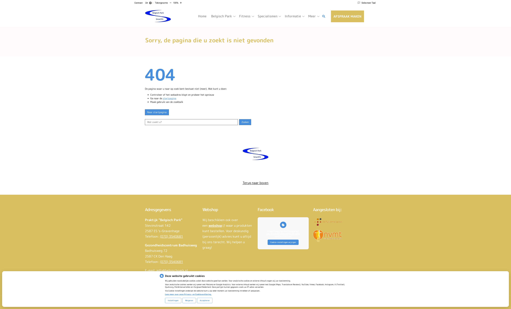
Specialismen (267, 16)
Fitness (244, 16)
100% (175, 3)
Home (202, 16)
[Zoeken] (324, 16)
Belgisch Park (221, 16)
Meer (312, 16)
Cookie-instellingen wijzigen (283, 242)
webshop (215, 225)
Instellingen (173, 300)
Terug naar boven (255, 182)
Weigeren (189, 300)
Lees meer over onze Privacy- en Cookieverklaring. (188, 294)
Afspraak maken (347, 16)
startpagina (169, 98)
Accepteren (205, 300)
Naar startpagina (157, 112)
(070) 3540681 (171, 236)
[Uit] (151, 3)
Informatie (293, 16)
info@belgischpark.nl (172, 270)
